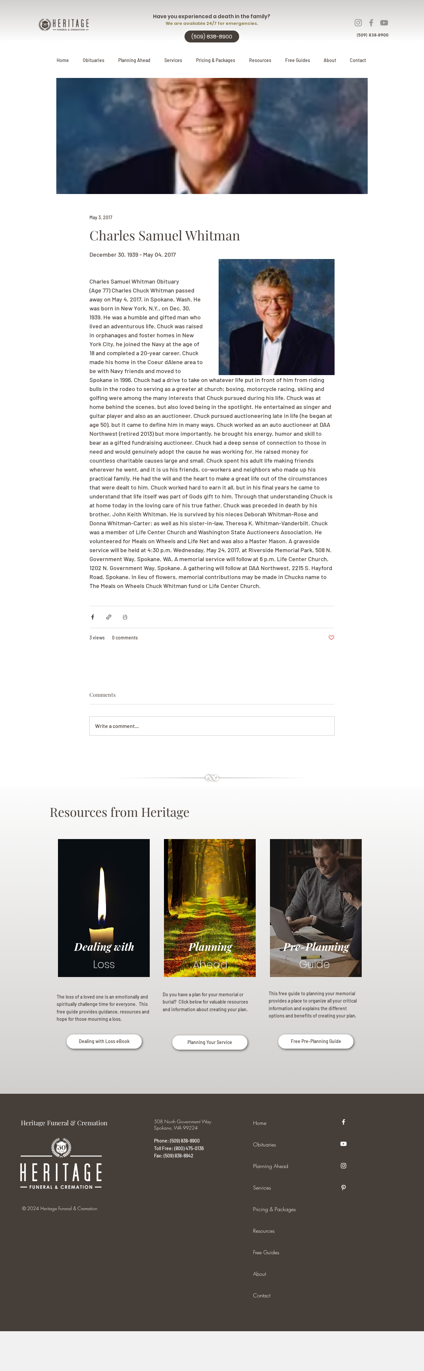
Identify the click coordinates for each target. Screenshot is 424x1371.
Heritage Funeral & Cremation (64, 1122)
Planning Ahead (270, 1166)
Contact (261, 1295)
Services (262, 1187)
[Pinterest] (343, 1187)
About (259, 1273)
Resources (264, 1230)
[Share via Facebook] (92, 617)
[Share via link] (109, 617)
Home (259, 1123)
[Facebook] (371, 23)
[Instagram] (358, 23)
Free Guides (266, 1252)
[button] (134, 60)
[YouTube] (384, 23)
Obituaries (264, 1144)
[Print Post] (125, 617)
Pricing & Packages (274, 1209)
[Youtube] (343, 1143)
